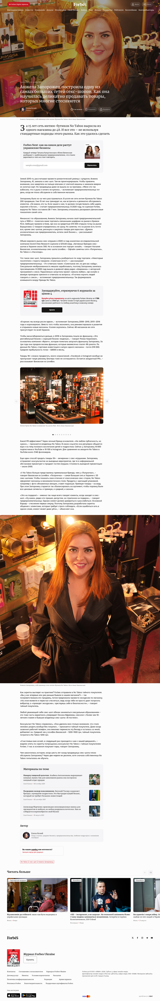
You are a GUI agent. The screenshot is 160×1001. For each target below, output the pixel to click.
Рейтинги (119, 10)
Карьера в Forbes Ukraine (56, 972)
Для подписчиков (15, 10)
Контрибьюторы (146, 10)
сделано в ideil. (146, 996)
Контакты (11, 972)
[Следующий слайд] (150, 872)
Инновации (60, 10)
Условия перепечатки (41, 975)
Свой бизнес (73, 10)
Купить (30, 959)
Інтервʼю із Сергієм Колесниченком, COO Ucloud (100, 916)
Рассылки (57, 975)
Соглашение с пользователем (31, 972)
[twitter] (132, 937)
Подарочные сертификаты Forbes (59, 983)
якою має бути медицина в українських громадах (32, 915)
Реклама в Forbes (14, 983)
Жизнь (97, 10)
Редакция (48, 979)
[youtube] (151, 937)
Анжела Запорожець (45, 862)
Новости (29, 10)
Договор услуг (12, 975)
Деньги (49, 10)
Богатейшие (131, 10)
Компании (40, 10)
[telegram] (147, 937)
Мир (91, 10)
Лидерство (108, 10)
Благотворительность (33, 983)
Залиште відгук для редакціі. (32, 852)
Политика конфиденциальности (20, 979)
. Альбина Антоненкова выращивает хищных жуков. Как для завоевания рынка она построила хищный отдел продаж (52, 777)
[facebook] (137, 937)
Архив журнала (65, 979)
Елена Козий (31, 108)
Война (84, 10)
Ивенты (25, 975)
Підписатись (92, 165)
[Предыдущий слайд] (106, 401)
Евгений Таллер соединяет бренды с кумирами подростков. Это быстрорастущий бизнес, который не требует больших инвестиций (51, 793)
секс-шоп (32, 862)
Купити (52, 310)
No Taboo (24, 862)
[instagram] (142, 937)
